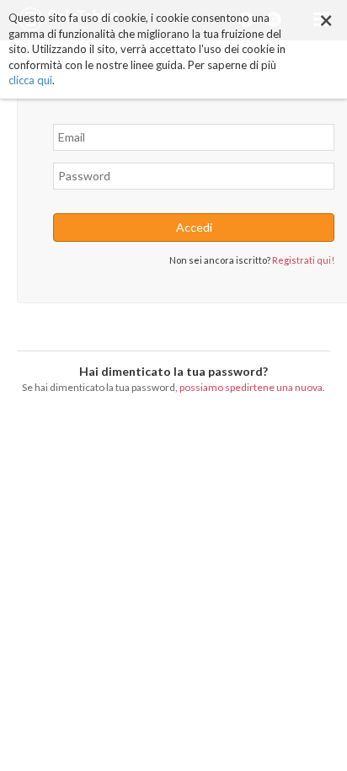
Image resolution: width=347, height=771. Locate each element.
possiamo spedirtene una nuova (251, 387)
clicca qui (30, 80)
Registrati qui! (303, 259)
